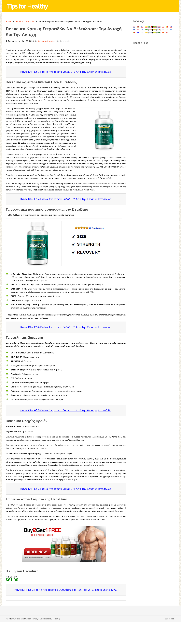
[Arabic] (159, 32)
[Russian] (138, 32)
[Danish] (150, 29)
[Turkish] (138, 29)
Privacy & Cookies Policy (42, 619)
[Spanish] (146, 27)
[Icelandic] (167, 32)
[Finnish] (134, 29)
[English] (134, 27)
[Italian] (150, 27)
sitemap (57, 619)
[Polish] (163, 27)
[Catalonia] (163, 32)
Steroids (30, 21)
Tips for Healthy (27, 6)
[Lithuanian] (154, 27)
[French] (159, 29)
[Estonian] (154, 29)
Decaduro (19, 21)
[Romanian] (167, 27)
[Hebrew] (142, 29)
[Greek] (150, 32)
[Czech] (142, 27)
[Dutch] (159, 27)
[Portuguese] (134, 32)
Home (8, 21)
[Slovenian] (142, 32)
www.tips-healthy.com (21, 619)
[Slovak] (171, 27)
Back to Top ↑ (170, 619)
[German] (138, 27)
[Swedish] (146, 32)
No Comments (63, 41)
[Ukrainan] (154, 32)
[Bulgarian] (146, 29)
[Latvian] (163, 29)
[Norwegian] (171, 29)
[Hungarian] (167, 29)
